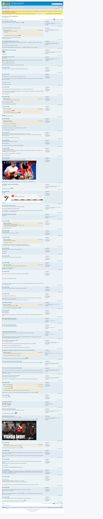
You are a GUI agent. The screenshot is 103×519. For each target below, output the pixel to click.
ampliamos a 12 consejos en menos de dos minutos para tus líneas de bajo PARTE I (53, 353)
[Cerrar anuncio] (62, 10)
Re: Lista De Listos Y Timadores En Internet (10, 340)
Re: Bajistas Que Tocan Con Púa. (8, 56)
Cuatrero (6, 239)
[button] (52, 19)
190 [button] (61, 19)
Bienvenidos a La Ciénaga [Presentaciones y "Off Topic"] (53, 207)
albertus (6, 352)
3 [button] (56, 19)
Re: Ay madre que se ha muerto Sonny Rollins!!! (11, 375)
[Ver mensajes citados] (10, 30)
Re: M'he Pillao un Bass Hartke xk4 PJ (9, 214)
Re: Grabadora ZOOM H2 (6, 401)
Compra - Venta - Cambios (49, 403)
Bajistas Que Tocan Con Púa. (50, 59)
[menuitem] (8, 7)
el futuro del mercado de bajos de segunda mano (53, 363)
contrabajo (47, 67)
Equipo (47, 69)
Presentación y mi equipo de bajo (51, 23)
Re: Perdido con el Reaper (7, 302)
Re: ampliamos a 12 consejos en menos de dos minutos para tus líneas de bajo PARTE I (18, 350)
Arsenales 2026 (49, 76)
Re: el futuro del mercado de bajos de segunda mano (12, 361)
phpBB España (36, 510)
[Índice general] (6, 3)
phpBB (30, 509)
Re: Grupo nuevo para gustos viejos (9, 205)
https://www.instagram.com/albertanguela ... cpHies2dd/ (12, 355)
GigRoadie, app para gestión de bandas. (52, 186)
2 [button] (55, 19)
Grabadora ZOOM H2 (49, 404)
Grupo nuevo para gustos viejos (51, 411)
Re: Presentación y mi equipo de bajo (9, 21)
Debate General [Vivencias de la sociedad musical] (52, 29)
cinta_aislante (7, 384)
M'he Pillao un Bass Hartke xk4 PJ (51, 216)
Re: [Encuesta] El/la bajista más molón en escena (11, 27)
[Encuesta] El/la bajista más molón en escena (52, 30)
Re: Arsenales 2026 (5, 67)
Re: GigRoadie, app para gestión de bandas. (10, 184)
